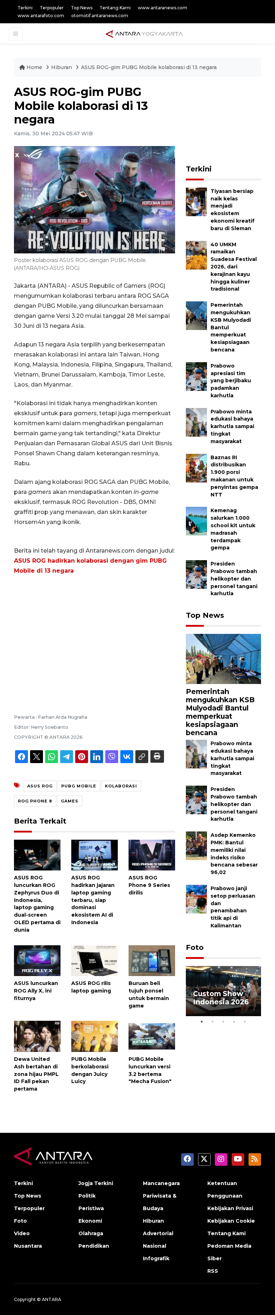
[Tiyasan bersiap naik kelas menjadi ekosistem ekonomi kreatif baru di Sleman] (196, 201)
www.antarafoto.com (41, 15)
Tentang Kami (115, 7)
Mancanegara (161, 1183)
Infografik (156, 1258)
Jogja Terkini (95, 1183)
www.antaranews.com (162, 7)
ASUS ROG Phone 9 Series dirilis (149, 885)
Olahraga (90, 1233)
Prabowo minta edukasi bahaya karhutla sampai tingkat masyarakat (232, 426)
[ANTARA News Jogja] (144, 33)
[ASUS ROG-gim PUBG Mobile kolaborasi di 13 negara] (223, 658)
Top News (81, 7)
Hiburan (62, 67)
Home (34, 67)
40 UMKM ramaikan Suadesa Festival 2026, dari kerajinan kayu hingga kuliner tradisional (234, 266)
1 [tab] (202, 1021)
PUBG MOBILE (78, 785)
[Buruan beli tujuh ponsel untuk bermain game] (152, 960)
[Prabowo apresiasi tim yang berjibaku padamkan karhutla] (196, 376)
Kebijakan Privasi (230, 1208)
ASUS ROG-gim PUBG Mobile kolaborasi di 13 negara (149, 67)
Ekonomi (90, 1221)
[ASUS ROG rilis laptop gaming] (94, 960)
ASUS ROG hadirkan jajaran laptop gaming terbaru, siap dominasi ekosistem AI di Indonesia (93, 900)
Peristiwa (91, 1208)
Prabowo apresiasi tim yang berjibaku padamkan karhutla (231, 381)
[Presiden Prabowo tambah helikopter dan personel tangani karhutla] (196, 574)
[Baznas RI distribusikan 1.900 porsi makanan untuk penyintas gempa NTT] (196, 467)
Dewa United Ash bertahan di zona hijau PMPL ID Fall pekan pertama (36, 1074)
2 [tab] (212, 1021)
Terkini (25, 7)
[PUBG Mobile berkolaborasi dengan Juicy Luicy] (94, 1036)
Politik (87, 1196)
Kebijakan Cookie (231, 1221)
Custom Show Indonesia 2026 (221, 997)
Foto (195, 947)
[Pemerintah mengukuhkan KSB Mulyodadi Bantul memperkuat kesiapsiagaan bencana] (196, 315)
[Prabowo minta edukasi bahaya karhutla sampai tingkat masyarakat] (196, 421)
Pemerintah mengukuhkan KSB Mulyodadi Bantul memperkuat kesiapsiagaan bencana (220, 712)
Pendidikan (93, 1246)
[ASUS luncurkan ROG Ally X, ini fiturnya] (37, 960)
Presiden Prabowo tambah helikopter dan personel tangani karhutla (234, 579)
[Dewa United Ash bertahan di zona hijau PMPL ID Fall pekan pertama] (37, 1036)
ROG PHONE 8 (35, 801)
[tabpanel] (223, 991)
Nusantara (28, 1246)
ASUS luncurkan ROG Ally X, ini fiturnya (36, 990)
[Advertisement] (94, 634)
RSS (212, 1271)
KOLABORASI (121, 785)
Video (22, 1233)
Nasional (154, 1246)
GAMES (69, 801)
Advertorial (158, 1233)
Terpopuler (52, 7)
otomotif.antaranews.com (99, 15)
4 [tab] (234, 1021)
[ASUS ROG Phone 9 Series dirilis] (152, 854)
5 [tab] (245, 1021)
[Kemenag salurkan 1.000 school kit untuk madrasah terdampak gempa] (196, 521)
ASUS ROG (40, 785)
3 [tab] (223, 1021)
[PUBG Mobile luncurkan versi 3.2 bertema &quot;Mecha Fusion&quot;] (152, 1036)
